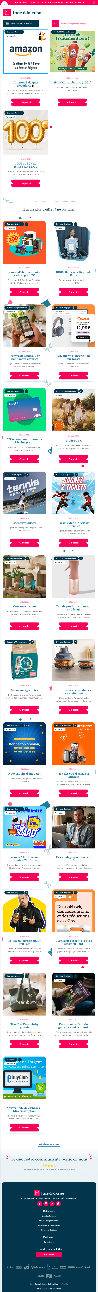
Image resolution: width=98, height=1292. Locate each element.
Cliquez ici (26, 102)
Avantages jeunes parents (49, 1225)
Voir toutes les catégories (21, 23)
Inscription (49, 1254)
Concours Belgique (49, 1230)
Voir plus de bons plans (49, 1144)
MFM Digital (55, 1289)
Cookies (65, 1284)
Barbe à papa (49, 1242)
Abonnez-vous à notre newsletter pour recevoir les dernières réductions (49, 2)
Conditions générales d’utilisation (44, 1284)
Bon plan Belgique (49, 1216)
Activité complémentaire (49, 1221)
